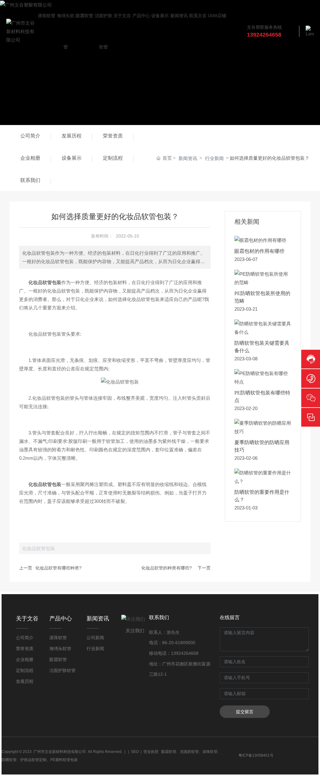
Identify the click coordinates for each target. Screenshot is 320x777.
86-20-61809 (175, 642)
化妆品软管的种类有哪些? (166, 567)
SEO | (137, 751)
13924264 (181, 653)
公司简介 (30, 135)
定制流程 (113, 158)
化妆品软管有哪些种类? (58, 567)
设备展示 (72, 158)
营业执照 (150, 751)
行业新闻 (214, 158)
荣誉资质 (113, 135)
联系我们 (30, 180)
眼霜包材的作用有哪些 (259, 251)
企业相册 (30, 158)
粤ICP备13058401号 (255, 755)
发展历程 (72, 135)
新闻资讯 (187, 158)
